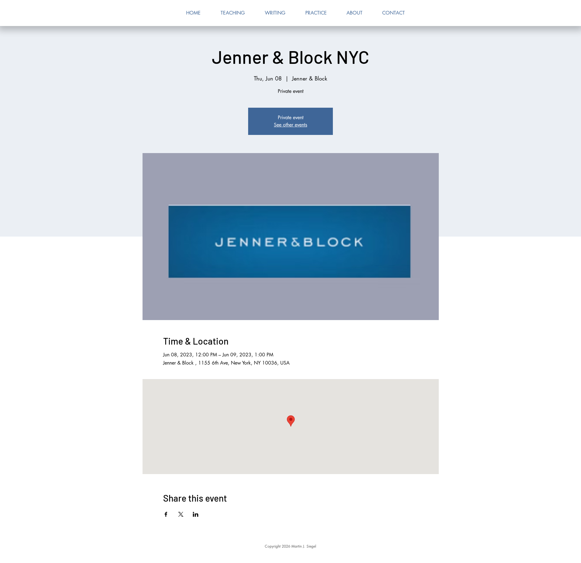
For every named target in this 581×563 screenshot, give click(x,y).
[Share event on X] (181, 514)
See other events (290, 125)
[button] (275, 13)
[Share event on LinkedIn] (196, 514)
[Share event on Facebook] (166, 514)
